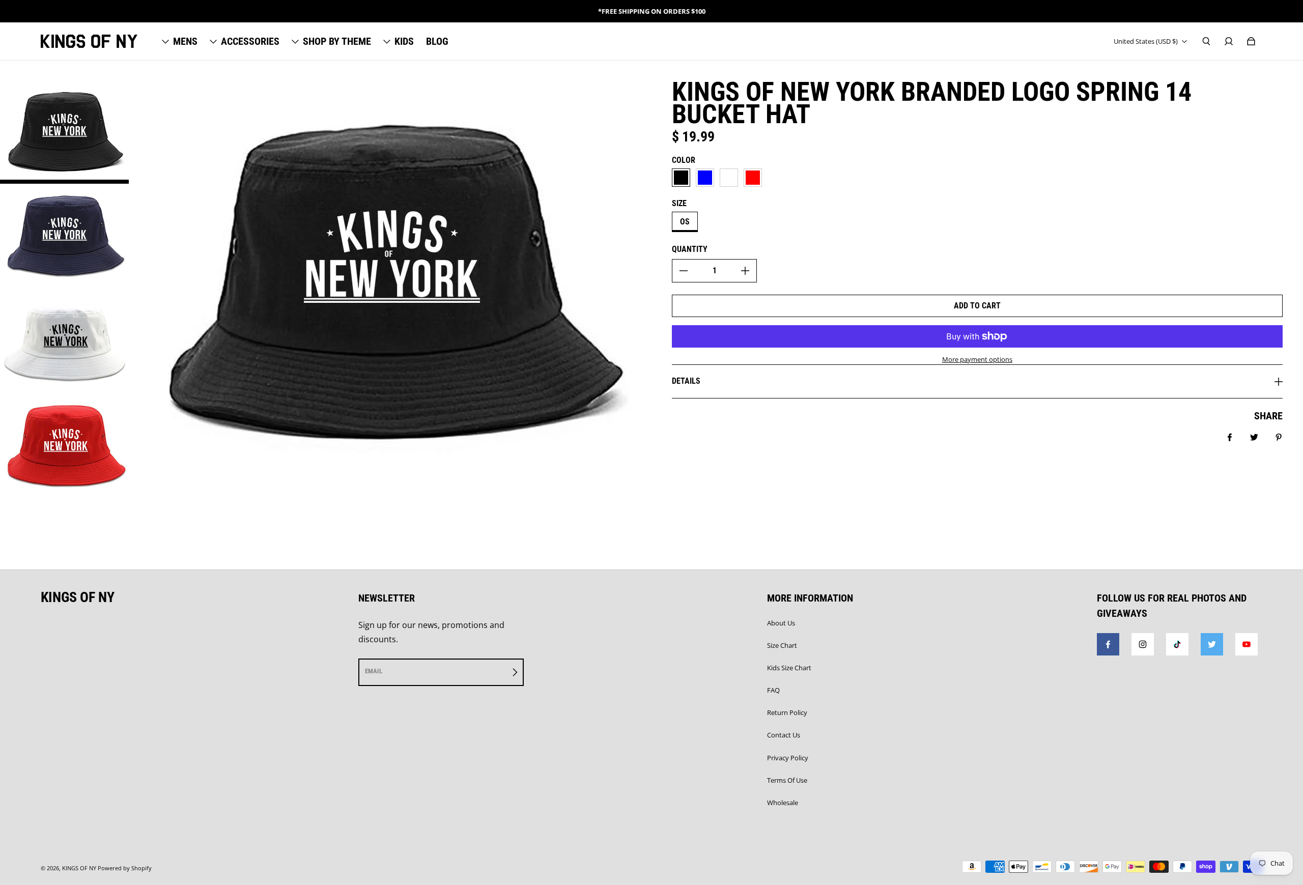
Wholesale (782, 802)
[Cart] (1251, 41)
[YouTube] (1246, 644)
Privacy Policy (787, 757)
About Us (781, 622)
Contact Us (783, 734)
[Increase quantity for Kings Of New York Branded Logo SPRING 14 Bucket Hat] (745, 271)
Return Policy (787, 712)
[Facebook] (1108, 644)
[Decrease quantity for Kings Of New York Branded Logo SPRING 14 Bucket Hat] (683, 271)
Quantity (689, 249)
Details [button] (686, 381)
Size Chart (782, 645)
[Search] (1206, 41)
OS (685, 221)
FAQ (773, 690)
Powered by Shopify (125, 868)
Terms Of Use (787, 780)
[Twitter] (1212, 644)
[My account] (1228, 41)
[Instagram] (1142, 644)
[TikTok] (1177, 644)
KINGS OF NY (79, 868)
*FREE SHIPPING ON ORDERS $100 (651, 11)
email (373, 671)
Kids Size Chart (789, 667)
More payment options (977, 359)
